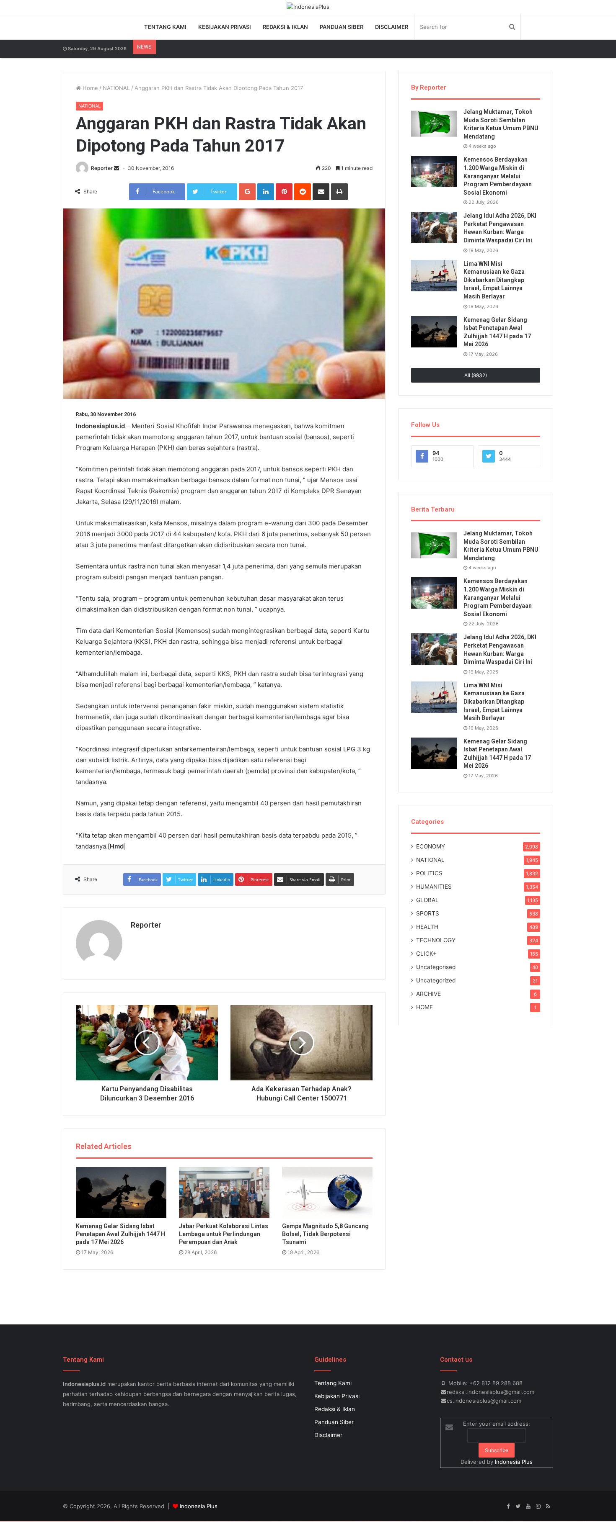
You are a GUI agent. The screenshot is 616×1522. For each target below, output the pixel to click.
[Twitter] (518, 1506)
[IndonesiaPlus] (308, 6)
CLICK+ (426, 953)
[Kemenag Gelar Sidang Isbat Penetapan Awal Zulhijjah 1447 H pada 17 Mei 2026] (121, 1192)
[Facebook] (508, 1506)
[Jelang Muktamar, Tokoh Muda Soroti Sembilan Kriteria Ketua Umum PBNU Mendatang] (434, 123)
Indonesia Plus (514, 1461)
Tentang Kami (165, 26)
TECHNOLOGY (436, 940)
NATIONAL (116, 88)
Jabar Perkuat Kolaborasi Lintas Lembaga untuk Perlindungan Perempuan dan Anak (223, 1234)
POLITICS (429, 873)
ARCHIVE (428, 993)
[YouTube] (528, 1506)
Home (89, 88)
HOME (424, 1007)
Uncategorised (436, 967)
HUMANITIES (434, 886)
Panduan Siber (341, 26)
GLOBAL (427, 900)
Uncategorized (436, 980)
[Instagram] (538, 1506)
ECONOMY (430, 846)
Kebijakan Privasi (224, 26)
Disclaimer (391, 26)
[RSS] (548, 1506)
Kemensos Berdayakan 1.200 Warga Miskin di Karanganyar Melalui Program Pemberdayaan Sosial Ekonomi (497, 175)
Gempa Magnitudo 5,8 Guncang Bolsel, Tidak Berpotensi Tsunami (325, 1234)
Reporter (102, 168)
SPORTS (427, 913)
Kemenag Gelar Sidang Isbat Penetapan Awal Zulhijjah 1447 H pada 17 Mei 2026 (120, 1234)
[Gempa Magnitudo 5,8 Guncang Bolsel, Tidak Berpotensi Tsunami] (327, 1192)
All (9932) (475, 375)
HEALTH (427, 926)
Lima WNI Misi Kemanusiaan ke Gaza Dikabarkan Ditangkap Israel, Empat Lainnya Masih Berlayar (494, 280)
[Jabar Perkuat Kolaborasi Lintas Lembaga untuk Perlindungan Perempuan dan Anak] (224, 1192)
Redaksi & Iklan (285, 26)
